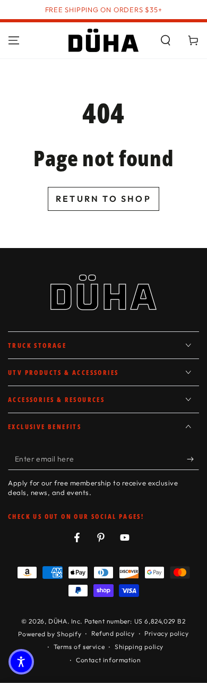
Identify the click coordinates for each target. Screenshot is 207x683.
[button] (165, 40)
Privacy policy (166, 633)
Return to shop (103, 198)
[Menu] (14, 40)
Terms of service (79, 647)
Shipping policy (139, 647)
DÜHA (57, 621)
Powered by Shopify (49, 634)
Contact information (108, 660)
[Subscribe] (193, 459)
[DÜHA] (103, 40)
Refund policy (113, 633)
